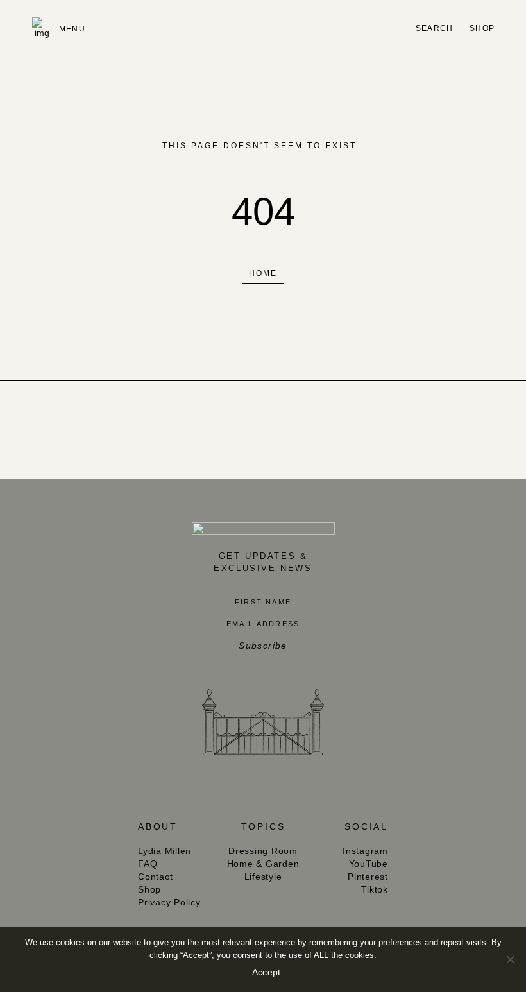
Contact (155, 876)
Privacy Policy (169, 902)
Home (263, 273)
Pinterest (368, 876)
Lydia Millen (164, 851)
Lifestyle (263, 876)
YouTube (368, 864)
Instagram (365, 851)
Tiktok (374, 889)
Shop (482, 28)
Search (434, 28)
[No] (510, 959)
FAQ (147, 864)
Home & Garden (263, 864)
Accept (266, 972)
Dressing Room (263, 851)
